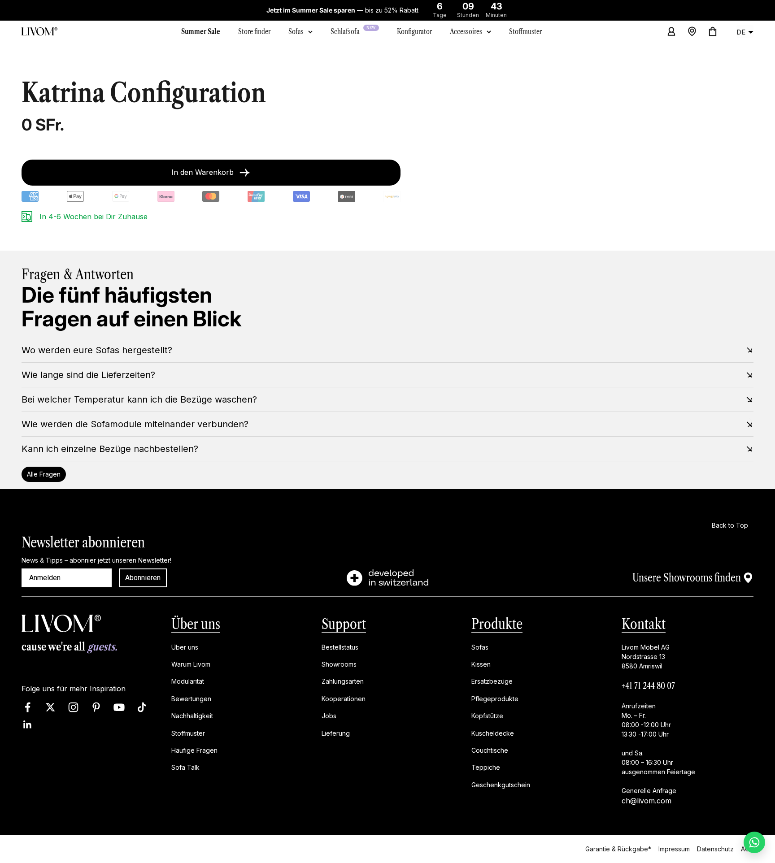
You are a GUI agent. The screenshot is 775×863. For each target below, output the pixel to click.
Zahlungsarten (343, 681)
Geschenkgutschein (500, 785)
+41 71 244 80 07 (648, 686)
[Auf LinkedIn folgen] (28, 725)
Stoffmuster (188, 733)
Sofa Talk (185, 768)
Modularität (187, 681)
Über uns (195, 624)
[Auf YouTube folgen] (119, 707)
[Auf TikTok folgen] (142, 707)
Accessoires (466, 31)
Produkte (496, 624)
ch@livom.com (646, 800)
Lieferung (336, 733)
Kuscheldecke (492, 733)
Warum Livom (190, 664)
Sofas (296, 31)
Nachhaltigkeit (192, 716)
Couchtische (489, 750)
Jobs (329, 716)
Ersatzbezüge (492, 681)
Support (344, 624)
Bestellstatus (340, 647)
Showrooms (339, 664)
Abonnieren (143, 577)
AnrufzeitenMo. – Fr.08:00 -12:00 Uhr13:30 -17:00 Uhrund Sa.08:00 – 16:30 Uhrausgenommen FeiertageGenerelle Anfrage (658, 748)
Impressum (674, 849)
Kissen (481, 664)
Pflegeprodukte (494, 699)
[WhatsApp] (754, 842)
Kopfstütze (487, 716)
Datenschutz (715, 849)
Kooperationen (344, 699)
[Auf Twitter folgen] (50, 707)
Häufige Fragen (194, 750)
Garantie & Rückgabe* (618, 849)
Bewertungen (191, 699)
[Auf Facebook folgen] (28, 707)
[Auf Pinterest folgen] (96, 707)
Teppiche (485, 768)
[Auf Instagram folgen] (73, 707)
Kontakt (644, 624)
